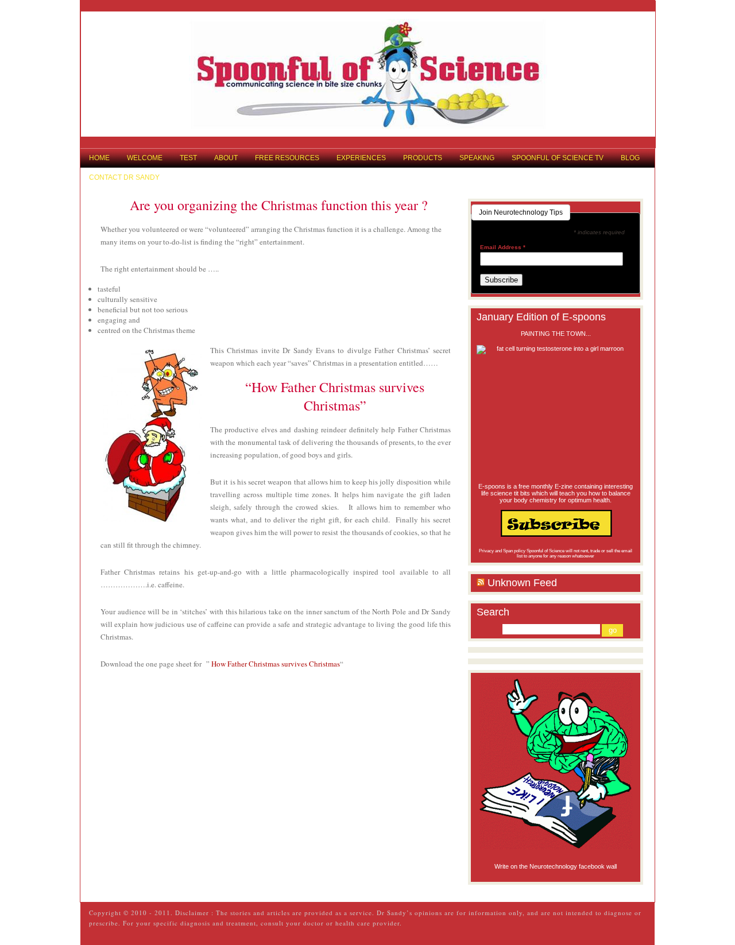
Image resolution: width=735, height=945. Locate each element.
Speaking (476, 158)
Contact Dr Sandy (124, 177)
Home (99, 158)
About (226, 158)
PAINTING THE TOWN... (556, 333)
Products (422, 158)
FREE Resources (287, 158)
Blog (630, 158)
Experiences (361, 158)
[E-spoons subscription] (555, 523)
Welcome (145, 158)
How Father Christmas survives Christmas (275, 664)
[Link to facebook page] (556, 763)
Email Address (502, 247)
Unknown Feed (522, 582)
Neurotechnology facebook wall (573, 866)
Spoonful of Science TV (558, 158)
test (188, 158)
